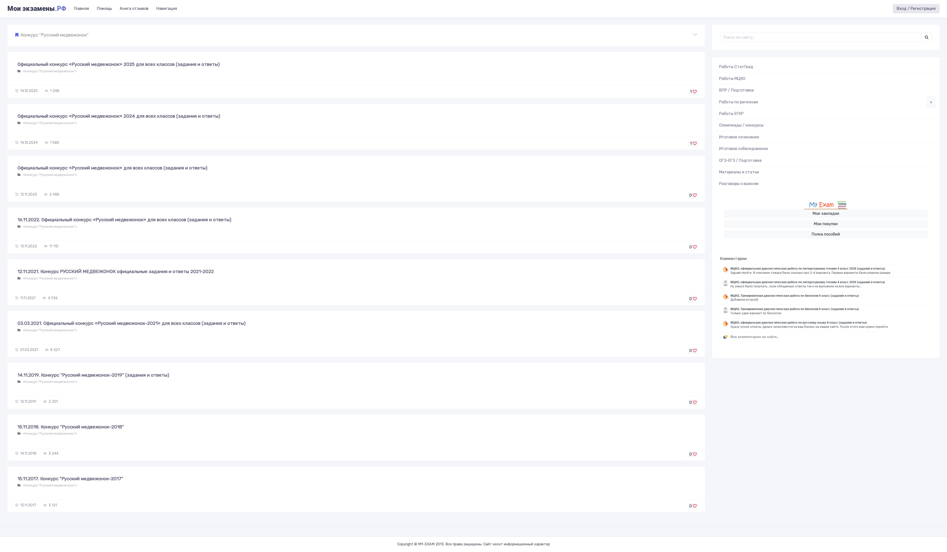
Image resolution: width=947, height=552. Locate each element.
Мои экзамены (36, 9)
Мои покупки (826, 223)
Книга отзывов (134, 8)
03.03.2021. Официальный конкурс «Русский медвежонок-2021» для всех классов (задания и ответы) (132, 323)
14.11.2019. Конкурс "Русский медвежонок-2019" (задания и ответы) (93, 375)
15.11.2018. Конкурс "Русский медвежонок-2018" (71, 427)
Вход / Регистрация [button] (916, 8)
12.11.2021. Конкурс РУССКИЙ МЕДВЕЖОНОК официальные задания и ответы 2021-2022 (116, 271)
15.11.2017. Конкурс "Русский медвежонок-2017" (70, 478)
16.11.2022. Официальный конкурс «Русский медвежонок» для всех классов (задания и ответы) (124, 219)
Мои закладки (826, 213)
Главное (81, 8)
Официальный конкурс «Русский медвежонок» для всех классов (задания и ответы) (112, 168)
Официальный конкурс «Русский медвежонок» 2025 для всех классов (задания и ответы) (119, 64)
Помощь (104, 8)
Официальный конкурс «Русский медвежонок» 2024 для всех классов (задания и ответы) (119, 116)
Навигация (166, 8)
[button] (356, 35)
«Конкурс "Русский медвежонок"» (49, 71)
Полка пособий (826, 234)
